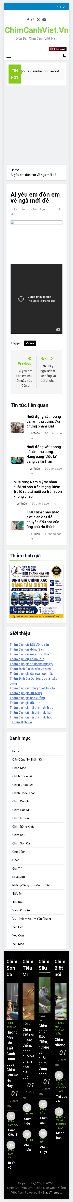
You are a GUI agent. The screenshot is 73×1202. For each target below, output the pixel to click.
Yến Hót (17, 927)
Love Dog (18, 877)
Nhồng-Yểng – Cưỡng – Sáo (31, 885)
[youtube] (44, 19)
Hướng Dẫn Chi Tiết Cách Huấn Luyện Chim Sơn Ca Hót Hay (12, 1059)
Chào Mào (19, 768)
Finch (15, 860)
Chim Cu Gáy (21, 801)
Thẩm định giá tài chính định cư (32, 708)
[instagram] (32, 19)
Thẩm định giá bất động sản (29, 644)
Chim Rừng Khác (23, 826)
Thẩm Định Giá (22, 722)
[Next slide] (64, 6)
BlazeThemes (52, 1192)
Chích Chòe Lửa (22, 785)
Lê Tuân (19, 209)
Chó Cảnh (19, 852)
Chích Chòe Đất (23, 776)
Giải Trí (16, 868)
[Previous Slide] (57, 6)
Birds (15, 751)
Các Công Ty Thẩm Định (28, 759)
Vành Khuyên (21, 910)
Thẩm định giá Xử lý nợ (26, 693)
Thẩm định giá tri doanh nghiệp (31, 664)
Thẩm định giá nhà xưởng (27, 698)
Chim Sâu (18, 835)
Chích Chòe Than (23, 793)
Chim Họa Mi (20, 810)
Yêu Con (18, 935)
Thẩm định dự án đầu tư (27, 659)
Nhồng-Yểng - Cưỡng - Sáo (59, 1028)
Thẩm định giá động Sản (27, 649)
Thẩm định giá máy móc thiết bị (32, 654)
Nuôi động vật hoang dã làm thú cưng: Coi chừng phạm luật (44, 421)
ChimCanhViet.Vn (37, 30)
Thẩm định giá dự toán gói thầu (32, 674)
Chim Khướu (20, 818)
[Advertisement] (36, 124)
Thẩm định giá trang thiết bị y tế (32, 688)
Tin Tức (17, 902)
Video (30, 343)
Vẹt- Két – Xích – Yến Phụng (31, 919)
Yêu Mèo (18, 944)
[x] (38, 19)
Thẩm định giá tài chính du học (31, 717)
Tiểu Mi (17, 893)
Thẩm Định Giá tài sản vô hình (30, 669)
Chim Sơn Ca (21, 843)
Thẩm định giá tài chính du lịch (31, 712)
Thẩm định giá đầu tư (25, 703)
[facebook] (28, 19)
